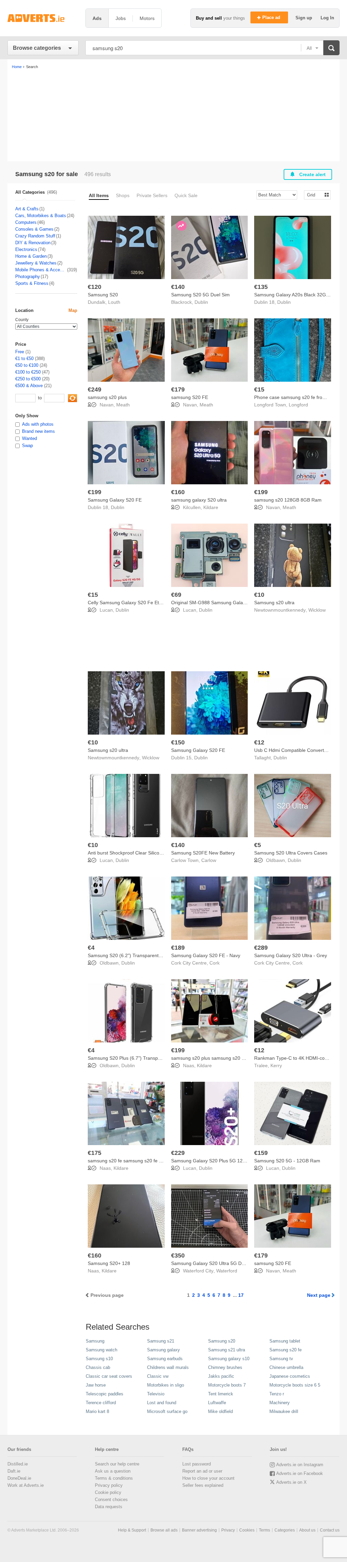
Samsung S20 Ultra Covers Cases (290, 853)
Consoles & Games (34, 229)
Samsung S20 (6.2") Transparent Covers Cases (139, 955)
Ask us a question (112, 1471)
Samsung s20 (221, 1341)
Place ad (272, 17)
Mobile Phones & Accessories (40, 269)
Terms (264, 1530)
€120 (94, 286)
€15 (259, 389)
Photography (27, 276)
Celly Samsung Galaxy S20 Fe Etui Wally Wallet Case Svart (151, 602)
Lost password (196, 1463)
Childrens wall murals (168, 1367)
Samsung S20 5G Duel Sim (200, 294)
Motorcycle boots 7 (227, 1385)
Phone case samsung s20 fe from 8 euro (298, 397)
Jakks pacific (221, 1376)
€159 (261, 1152)
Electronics (26, 249)
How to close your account (208, 1478)
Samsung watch (101, 1349)
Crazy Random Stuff (35, 235)
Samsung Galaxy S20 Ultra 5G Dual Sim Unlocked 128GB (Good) (241, 1263)
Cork (214, 963)
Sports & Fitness (31, 283)
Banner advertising (199, 1530)
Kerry (276, 1065)
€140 (178, 286)
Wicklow (317, 610)
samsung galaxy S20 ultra (199, 500)
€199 (94, 492)
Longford (298, 404)
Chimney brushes (225, 1367)
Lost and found (161, 1402)
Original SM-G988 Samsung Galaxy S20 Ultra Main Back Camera (241, 602)
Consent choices (111, 1499)
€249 (94, 389)
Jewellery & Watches (36, 263)
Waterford (226, 1270)
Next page (318, 1295)
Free (19, 351)
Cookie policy (108, 1492)
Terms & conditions (114, 1478)
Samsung (95, 1341)
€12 (259, 742)
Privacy (228, 1530)
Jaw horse (96, 1385)
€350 (178, 1255)
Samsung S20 (103, 294)
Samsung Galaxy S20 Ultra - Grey (290, 955)
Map (72, 310)
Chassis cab (98, 1367)
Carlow (208, 860)
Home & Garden (31, 256)
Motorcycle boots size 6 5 (294, 1385)
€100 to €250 (28, 372)
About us (307, 1530)
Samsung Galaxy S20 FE (115, 500)
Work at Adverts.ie (25, 1485)
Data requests (108, 1506)
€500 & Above (29, 385)
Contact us (330, 1530)
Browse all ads (164, 1530)
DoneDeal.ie (19, 1478)
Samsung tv (281, 1358)
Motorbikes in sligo (165, 1385)
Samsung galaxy (163, 1349)
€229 (178, 1152)
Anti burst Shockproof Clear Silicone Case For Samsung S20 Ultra (158, 853)
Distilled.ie (17, 1463)
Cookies (246, 1530)
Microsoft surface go (167, 1411)
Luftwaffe (217, 1402)
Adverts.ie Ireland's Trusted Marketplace (43, 18)
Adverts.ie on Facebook (299, 1473)
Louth (114, 302)
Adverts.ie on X (291, 1482)
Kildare (210, 507)
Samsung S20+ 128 (109, 1263)
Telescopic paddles (104, 1393)
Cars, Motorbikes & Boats (40, 215)
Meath (123, 404)
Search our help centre (117, 1463)
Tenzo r (276, 1393)
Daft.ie (13, 1471)
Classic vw (157, 1376)
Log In (327, 17)
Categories (284, 1530)
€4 (91, 947)
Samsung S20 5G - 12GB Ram (287, 1160)
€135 (261, 286)
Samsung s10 (99, 1358)
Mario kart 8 (97, 1411)
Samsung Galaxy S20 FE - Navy (205, 955)
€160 (178, 492)
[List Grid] (315, 194)
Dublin (201, 302)
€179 (178, 389)
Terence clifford (101, 1402)
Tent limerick (220, 1393)
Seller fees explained (202, 1485)
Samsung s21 (160, 1341)
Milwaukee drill (283, 1411)
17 (241, 1295)
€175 (94, 1152)
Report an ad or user (202, 1471)
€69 (176, 594)
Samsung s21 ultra (226, 1349)
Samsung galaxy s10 (228, 1358)
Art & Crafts (27, 208)
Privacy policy (109, 1485)
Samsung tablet (284, 1341)
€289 (261, 947)
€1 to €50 (24, 358)
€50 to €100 (26, 365)
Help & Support (132, 1530)
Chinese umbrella (286, 1367)
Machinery (279, 1402)
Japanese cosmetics (289, 1376)
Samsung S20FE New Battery (203, 853)
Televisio (155, 1393)
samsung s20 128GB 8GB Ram (288, 500)
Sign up (304, 17)
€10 (259, 594)
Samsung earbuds (165, 1358)
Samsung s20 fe (285, 1349)
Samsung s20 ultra (274, 602)
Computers (26, 222)
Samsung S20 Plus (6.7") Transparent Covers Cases (144, 1058)
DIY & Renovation (32, 242)
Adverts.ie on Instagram (299, 1464)
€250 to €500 (28, 378)
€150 (178, 742)
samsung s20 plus (107, 397)
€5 (257, 845)
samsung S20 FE (189, 397)
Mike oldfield (220, 1411)
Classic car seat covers (109, 1376)
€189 (178, 947)
